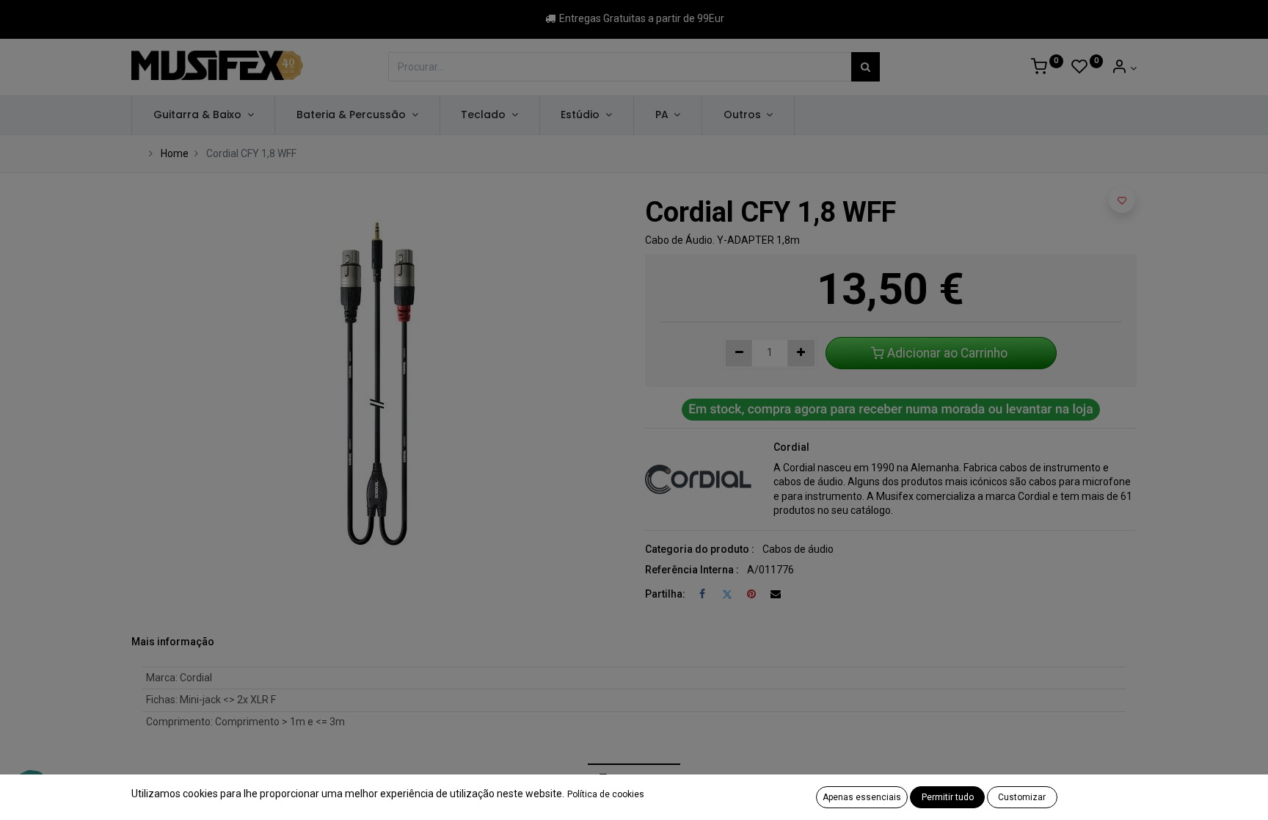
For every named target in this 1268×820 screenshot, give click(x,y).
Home (175, 153)
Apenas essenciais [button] (862, 797)
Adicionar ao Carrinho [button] (947, 353)
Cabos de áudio (798, 549)
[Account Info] (1124, 68)
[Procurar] (865, 66)
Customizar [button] (1022, 797)
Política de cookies (605, 794)
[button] (1122, 199)
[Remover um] (739, 353)
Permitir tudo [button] (948, 797)
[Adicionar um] (801, 353)
